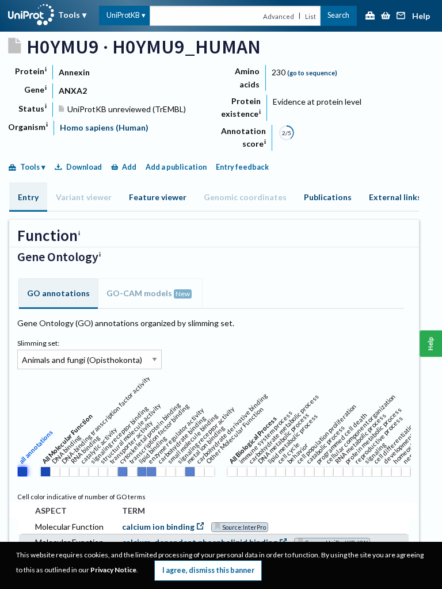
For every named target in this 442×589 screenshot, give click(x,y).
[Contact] (401, 16)
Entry (28, 197)
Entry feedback (242, 167)
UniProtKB (123, 15)
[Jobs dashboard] (370, 16)
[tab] (28, 197)
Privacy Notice (113, 569)
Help (421, 16)
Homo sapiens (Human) (104, 127)
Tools (69, 15)
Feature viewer (157, 197)
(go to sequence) (312, 73)
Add (129, 167)
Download (84, 167)
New (183, 293)
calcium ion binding (158, 526)
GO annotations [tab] (58, 293)
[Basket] (385, 16)
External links (395, 197)
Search (338, 15)
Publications (328, 197)
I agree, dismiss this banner (208, 570)
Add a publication (176, 167)
